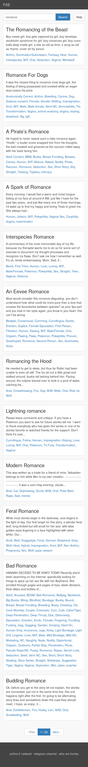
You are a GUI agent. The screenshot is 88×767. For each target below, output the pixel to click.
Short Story (61, 167)
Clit (75, 605)
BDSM (31, 595)
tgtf (28, 116)
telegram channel (45, 754)
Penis (68, 645)
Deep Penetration (17, 615)
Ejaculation (13, 620)
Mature (38, 162)
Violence (22, 276)
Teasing (23, 172)
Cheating (66, 605)
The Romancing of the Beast (37, 29)
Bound (69, 600)
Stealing (11, 660)
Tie (78, 106)
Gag (20, 625)
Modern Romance (25, 465)
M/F (25, 60)
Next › (57, 732)
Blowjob (11, 321)
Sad (17, 496)
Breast (10, 605)
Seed (23, 655)
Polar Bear (66, 491)
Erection (11, 326)
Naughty (31, 640)
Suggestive (69, 660)
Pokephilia (41, 216)
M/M (50, 391)
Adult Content (15, 157)
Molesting (12, 640)
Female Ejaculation (41, 326)
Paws (32, 336)
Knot (9, 106)
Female (34, 101)
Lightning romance (26, 410)
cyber (61, 665)
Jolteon (21, 216)
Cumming (41, 321)
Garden (42, 625)
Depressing (26, 491)
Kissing (34, 331)
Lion (50, 710)
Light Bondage (64, 630)
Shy (72, 167)
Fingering (60, 620)
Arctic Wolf (13, 540)
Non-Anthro (71, 545)
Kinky (50, 630)
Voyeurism (42, 665)
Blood (9, 266)
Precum (72, 336)
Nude (41, 640)
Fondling (74, 620)
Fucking (11, 625)
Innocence (30, 630)
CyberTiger (73, 610)
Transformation (16, 111)
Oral (32, 60)
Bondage (48, 600)
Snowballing (13, 715)
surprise (71, 665)
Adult (9, 595)
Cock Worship (15, 610)
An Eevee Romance (27, 291)
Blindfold (35, 600)
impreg (74, 111)
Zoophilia (72, 216)
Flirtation (11, 331)
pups (38, 550)
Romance (25, 167)
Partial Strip (39, 645)
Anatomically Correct (19, 96)
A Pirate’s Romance (27, 131)
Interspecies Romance (30, 236)
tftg (22, 116)
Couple (30, 610)
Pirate (68, 162)
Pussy (34, 650)
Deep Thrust (38, 615)
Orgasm (11, 336)
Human (72, 55)
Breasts (70, 157)
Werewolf (68, 60)
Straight (11, 172)
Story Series (26, 660)
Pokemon (31, 271)
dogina (64, 111)
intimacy (46, 172)
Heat (63, 55)
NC (22, 640)
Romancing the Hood (28, 360)
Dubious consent (17, 101)
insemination (24, 221)
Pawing (22, 336)
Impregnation (71, 101)
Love (44, 266)
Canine (62, 96)
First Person (63, 326)
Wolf (9, 395)
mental (25, 496)
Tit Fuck (49, 445)
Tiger (9, 665)
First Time (21, 266)
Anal (9, 391)
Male (23, 106)
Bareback (74, 595)
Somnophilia (66, 106)
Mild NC (71, 635)
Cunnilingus (56, 321)
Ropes (58, 650)
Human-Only (14, 630)
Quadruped (13, 341)
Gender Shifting (51, 101)
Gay (42, 391)
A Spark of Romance (28, 186)
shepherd (12, 116)
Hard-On (66, 625)
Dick (51, 615)
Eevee (69, 321)
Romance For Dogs (27, 74)
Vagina (31, 111)
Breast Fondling (53, 157)
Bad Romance (21, 565)
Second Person (46, 341)
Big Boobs (12, 600)
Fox (36, 391)
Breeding (50, 96)
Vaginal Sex (56, 216)
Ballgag (61, 595)
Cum (54, 610)
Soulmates (71, 341)
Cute (62, 610)
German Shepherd (58, 540)
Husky (42, 710)
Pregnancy (13, 550)
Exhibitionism (21, 710)
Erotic (37, 620)
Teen (75, 271)
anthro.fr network (21, 754)
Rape (9, 496)
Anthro (10, 55)
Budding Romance (26, 680)
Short (52, 655)
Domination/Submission (31, 55)
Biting (24, 600)
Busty (54, 605)
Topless (34, 172)
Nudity (59, 162)
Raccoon (11, 167)
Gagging (30, 625)
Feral (40, 540)
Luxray (53, 266)
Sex (50, 167)
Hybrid (25, 545)
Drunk (40, 491)
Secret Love (71, 650)
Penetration (55, 645)
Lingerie (17, 635)
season (48, 550)
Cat (15, 491)
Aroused (19, 595)
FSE (6, 4)
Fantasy (53, 55)
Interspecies (14, 60)
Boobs (37, 157)
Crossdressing (22, 391)
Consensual (25, 321)
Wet (53, 665)
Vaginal (56, 60)
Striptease (53, 660)
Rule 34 (74, 391)
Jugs (42, 630)
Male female (36, 106)
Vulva (9, 346)
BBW (28, 157)
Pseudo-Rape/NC (17, 650)
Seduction (43, 60)
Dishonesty (62, 615)
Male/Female (14, 271)
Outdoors (24, 645)
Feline (27, 440)
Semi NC (51, 106)
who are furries (69, 754)
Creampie (42, 610)
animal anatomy (48, 111)
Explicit (22, 326)
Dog (71, 96)
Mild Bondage (55, 635)
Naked (49, 162)
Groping (54, 625)
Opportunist (63, 640)
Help (79, 17)
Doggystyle (28, 540)
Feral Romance (22, 510)
